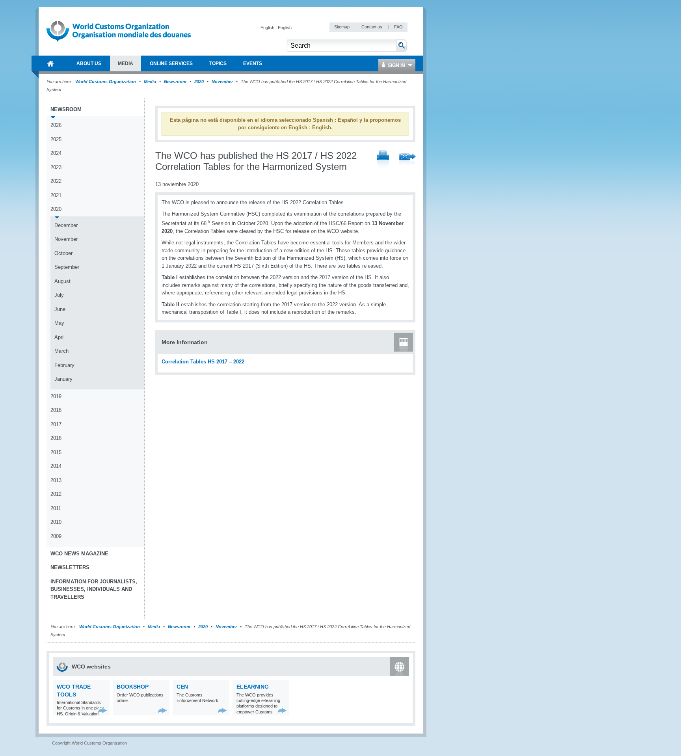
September (66, 267)
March (61, 351)
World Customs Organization (106, 81)
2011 (55, 508)
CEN (182, 686)
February (64, 365)
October (63, 253)
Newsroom (175, 81)
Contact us (372, 26)
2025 (55, 139)
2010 (55, 522)
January (63, 379)
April (59, 337)
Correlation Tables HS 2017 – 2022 (203, 362)
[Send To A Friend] (407, 160)
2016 (55, 438)
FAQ (398, 26)
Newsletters (69, 567)
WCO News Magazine (79, 554)
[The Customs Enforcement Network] (222, 710)
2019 (55, 396)
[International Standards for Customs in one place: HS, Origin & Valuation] (103, 710)
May (59, 323)
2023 (55, 167)
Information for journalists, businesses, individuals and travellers (93, 589)
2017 (55, 424)
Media (150, 81)
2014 (55, 466)
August (62, 281)
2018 (55, 410)
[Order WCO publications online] (162, 710)
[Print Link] (383, 159)
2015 (55, 452)
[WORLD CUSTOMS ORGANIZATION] (50, 63)
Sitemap (342, 26)
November (222, 81)
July (59, 295)
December (66, 225)
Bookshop (133, 686)
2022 (55, 181)
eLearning (252, 686)
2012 (55, 494)
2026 (55, 125)
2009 (55, 536)
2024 (55, 153)
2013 (55, 480)
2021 (55, 195)
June (59, 309)
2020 (199, 81)
